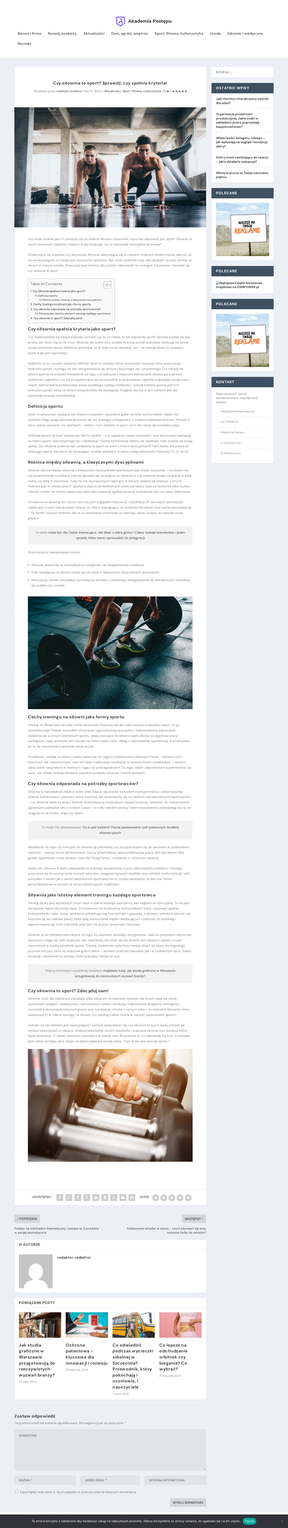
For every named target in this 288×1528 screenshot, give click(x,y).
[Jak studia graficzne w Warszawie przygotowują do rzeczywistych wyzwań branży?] (40, 1325)
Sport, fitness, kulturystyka (179, 34)
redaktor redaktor (69, 91)
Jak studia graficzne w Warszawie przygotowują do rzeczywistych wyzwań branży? (37, 1360)
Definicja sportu (48, 296)
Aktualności (93, 34)
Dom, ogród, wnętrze (129, 34)
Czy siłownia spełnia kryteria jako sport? (59, 291)
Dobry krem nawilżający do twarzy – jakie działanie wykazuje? (242, 159)
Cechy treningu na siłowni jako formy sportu (62, 304)
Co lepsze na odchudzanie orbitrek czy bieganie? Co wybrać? (173, 1357)
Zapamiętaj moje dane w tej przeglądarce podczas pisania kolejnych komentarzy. (78, 1492)
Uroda (215, 34)
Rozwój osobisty (62, 34)
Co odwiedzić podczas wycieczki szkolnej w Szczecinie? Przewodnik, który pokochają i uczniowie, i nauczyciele (132, 1366)
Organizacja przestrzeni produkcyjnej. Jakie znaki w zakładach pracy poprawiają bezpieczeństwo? (237, 120)
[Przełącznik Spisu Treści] (105, 285)
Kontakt (25, 44)
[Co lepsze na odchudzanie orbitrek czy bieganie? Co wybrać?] (180, 1325)
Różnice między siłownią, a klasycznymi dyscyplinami (72, 299)
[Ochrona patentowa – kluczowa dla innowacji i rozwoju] (87, 1325)
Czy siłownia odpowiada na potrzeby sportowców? (67, 309)
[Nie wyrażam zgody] (282, 1521)
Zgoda (249, 1521)
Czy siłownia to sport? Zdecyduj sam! (58, 318)
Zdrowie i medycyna (245, 34)
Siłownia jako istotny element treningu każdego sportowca (74, 313)
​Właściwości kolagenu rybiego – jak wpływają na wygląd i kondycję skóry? (241, 142)
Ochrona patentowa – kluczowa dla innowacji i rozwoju (87, 1354)
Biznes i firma (29, 34)
